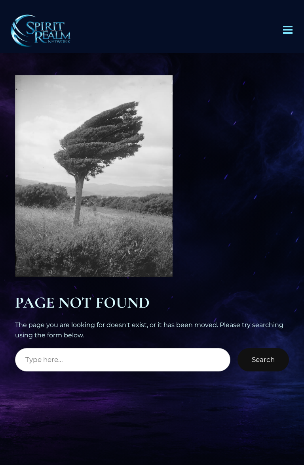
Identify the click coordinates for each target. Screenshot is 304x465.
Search (263, 360)
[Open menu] (288, 29)
